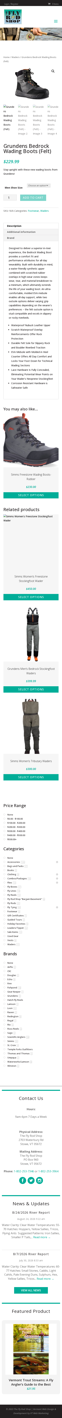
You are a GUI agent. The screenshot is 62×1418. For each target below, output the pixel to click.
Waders (16, 57)
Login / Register (11, 4)
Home (6, 57)
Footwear (33, 210)
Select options (31, 495)
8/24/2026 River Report (31, 1212)
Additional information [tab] (21, 232)
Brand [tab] (10, 238)
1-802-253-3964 (48, 1171)
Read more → (42, 1237)
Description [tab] (14, 225)
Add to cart (33, 198)
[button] (53, 71)
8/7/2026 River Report (31, 1254)
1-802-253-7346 (24, 1171)
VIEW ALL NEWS (31, 1290)
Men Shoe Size (14, 187)
